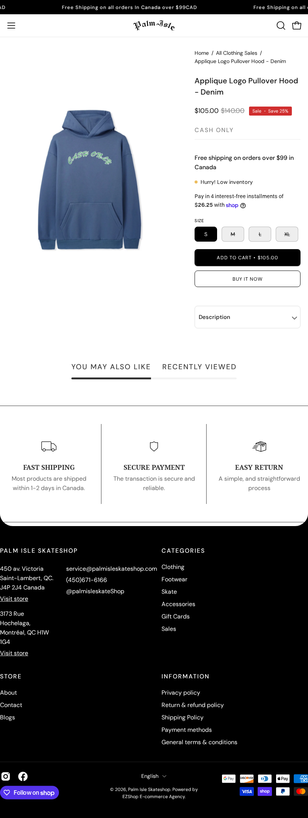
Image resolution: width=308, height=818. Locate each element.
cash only (214, 130)
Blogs (7, 717)
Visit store (14, 599)
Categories (183, 551)
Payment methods (187, 730)
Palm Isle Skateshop (149, 789)
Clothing (173, 567)
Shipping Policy (183, 717)
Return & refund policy (193, 705)
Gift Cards (176, 616)
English (150, 776)
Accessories (178, 604)
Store (11, 676)
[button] (280, 25)
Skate (169, 591)
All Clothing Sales (236, 53)
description (214, 317)
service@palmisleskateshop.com (111, 569)
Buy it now (248, 279)
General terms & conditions (199, 742)
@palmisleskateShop (95, 591)
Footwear (174, 579)
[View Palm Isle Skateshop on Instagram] (5, 776)
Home (202, 53)
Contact (11, 705)
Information (186, 676)
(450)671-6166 (86, 580)
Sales (169, 629)
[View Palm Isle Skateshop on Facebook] (23, 776)
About (8, 692)
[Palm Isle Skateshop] (154, 25)
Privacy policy (181, 692)
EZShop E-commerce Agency (153, 797)
